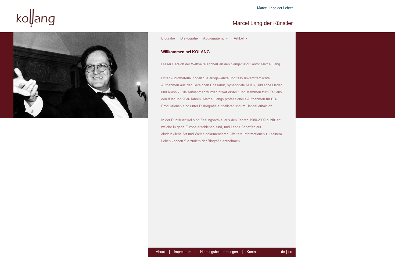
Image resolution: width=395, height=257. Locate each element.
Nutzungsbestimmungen (219, 252)
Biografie (168, 38)
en (290, 252)
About (160, 252)
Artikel (239, 38)
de (283, 252)
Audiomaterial (213, 38)
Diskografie (189, 38)
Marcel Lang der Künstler (263, 23)
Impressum (182, 252)
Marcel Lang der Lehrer (275, 8)
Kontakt (253, 252)
